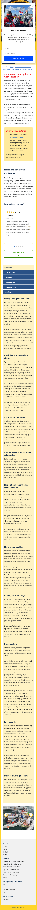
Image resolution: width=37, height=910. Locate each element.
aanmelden (18, 58)
